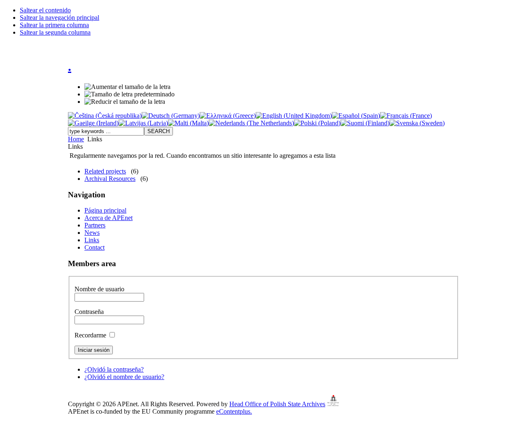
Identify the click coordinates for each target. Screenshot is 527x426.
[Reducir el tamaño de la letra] (124, 101)
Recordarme (91, 335)
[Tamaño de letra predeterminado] (129, 94)
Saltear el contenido (45, 10)
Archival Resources (109, 178)
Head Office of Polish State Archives (277, 403)
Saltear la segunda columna (55, 32)
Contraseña (89, 311)
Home (76, 139)
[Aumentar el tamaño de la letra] (127, 87)
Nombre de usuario (99, 289)
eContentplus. (234, 411)
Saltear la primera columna (54, 24)
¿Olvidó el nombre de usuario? (124, 376)
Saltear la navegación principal (59, 17)
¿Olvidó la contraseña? (114, 369)
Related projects (105, 171)
